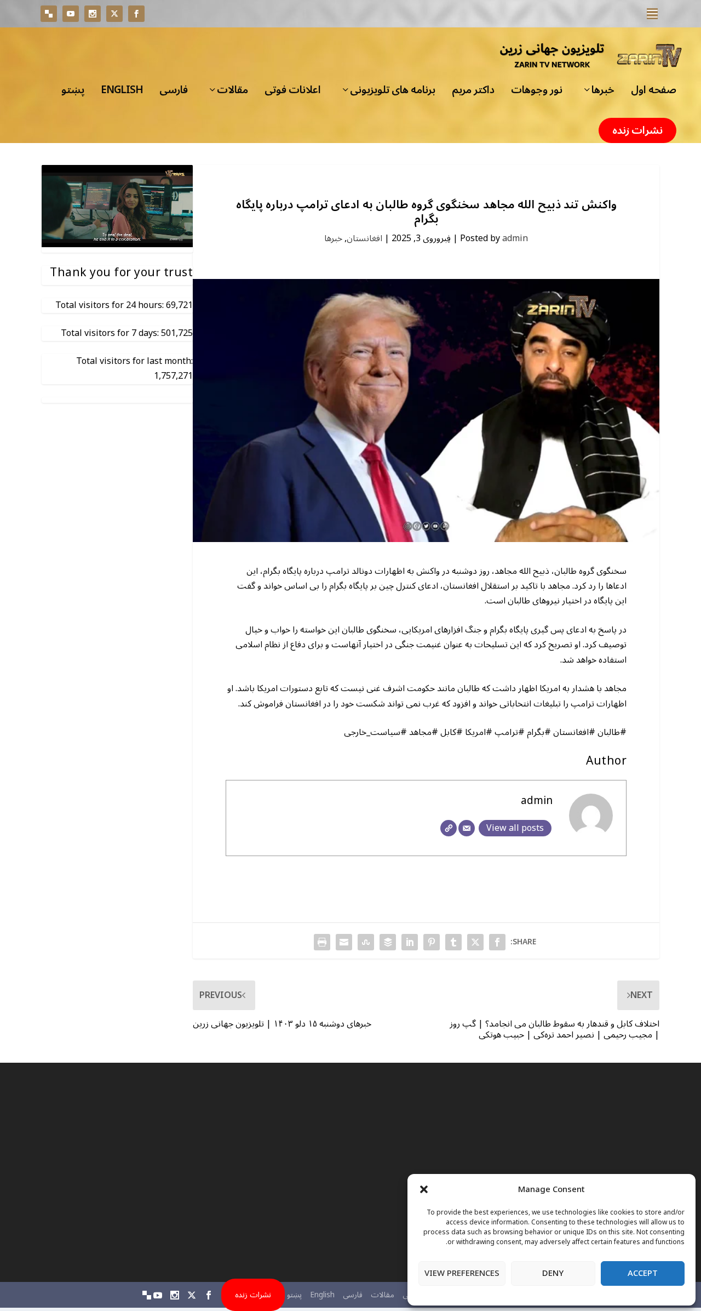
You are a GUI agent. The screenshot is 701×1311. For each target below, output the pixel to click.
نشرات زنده (637, 130)
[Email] (466, 828)
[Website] (448, 828)
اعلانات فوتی (293, 93)
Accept (643, 1273)
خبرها (602, 93)
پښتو (72, 93)
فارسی (173, 93)
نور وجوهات (536, 93)
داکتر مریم (473, 93)
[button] (423, 1189)
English (122, 93)
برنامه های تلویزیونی (392, 93)
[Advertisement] (565, 1172)
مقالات (232, 93)
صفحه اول (653, 93)
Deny (553, 1273)
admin (515, 238)
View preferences (461, 1273)
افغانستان (364, 238)
